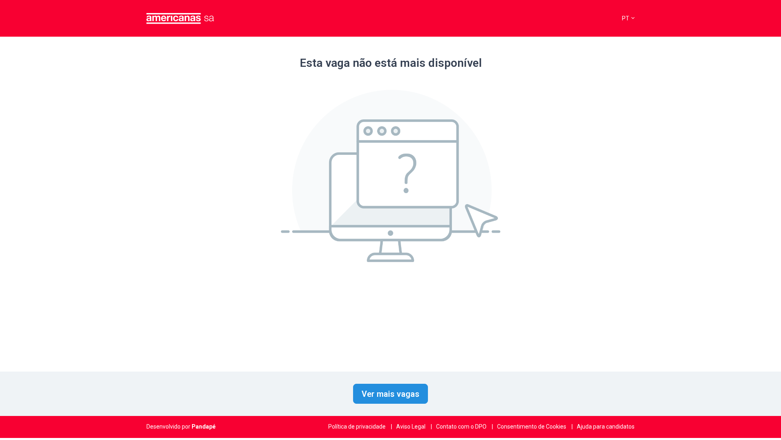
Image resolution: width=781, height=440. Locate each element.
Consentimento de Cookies (531, 426)
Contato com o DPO (461, 426)
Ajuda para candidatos (606, 426)
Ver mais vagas (390, 394)
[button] (628, 18)
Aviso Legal (410, 426)
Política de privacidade (357, 426)
